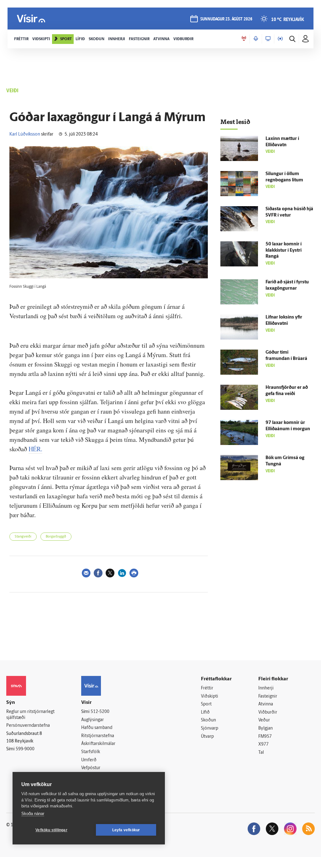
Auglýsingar (92, 720)
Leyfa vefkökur (126, 830)
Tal (261, 752)
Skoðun (208, 720)
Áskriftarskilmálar (98, 744)
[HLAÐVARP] (255, 38)
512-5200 (100, 712)
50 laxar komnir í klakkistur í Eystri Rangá (284, 250)
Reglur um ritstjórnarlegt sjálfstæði (30, 715)
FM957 (265, 736)
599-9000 (25, 749)
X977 (263, 744)
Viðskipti (209, 696)
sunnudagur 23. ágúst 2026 (226, 19)
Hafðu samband (96, 728)
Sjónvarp (209, 728)
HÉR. (35, 449)
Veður (264, 720)
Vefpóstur (90, 768)
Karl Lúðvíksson (24, 134)
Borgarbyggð (56, 536)
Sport (206, 704)
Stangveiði (23, 536)
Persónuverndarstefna (28, 725)
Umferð (89, 760)
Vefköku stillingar (51, 830)
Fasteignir (267, 696)
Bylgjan (265, 728)
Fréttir (207, 688)
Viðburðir (267, 712)
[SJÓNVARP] (268, 38)
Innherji (266, 688)
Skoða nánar (32, 813)
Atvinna (265, 704)
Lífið (205, 712)
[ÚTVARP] (280, 38)
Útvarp (207, 736)
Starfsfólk (90, 752)
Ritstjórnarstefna (97, 736)
